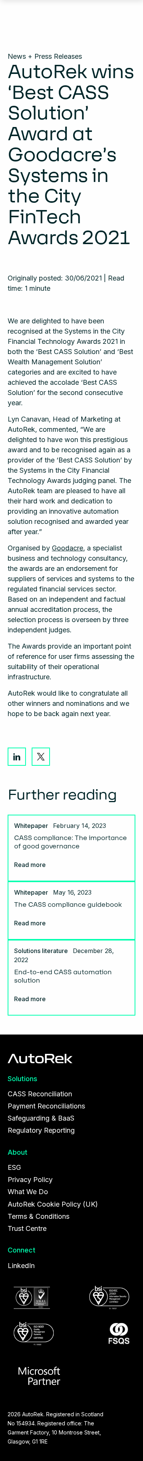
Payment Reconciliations (46, 1106)
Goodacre (67, 548)
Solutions (22, 1079)
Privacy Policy (30, 1180)
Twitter (41, 757)
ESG (14, 1167)
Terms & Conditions (38, 1216)
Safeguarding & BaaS (41, 1118)
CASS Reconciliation (40, 1094)
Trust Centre (27, 1228)
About (17, 1152)
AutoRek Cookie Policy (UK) (53, 1204)
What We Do (28, 1192)
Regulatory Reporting (41, 1130)
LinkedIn (17, 757)
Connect (21, 1250)
